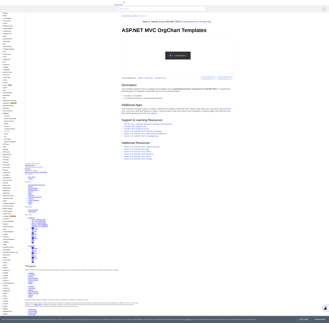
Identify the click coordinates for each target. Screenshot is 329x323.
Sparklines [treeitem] (6, 237)
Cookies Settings (320, 319)
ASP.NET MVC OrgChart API (135, 126)
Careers (30, 281)
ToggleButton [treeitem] (6, 291)
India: (39, 223)
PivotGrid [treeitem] (5, 162)
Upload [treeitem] (5, 306)
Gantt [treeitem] (4, 57)
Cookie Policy (188, 319)
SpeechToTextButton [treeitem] (9, 239)
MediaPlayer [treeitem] (6, 95)
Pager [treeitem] (4, 147)
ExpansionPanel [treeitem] (7, 39)
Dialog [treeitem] (5, 15)
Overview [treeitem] (7, 116)
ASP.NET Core (160, 78)
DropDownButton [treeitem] (8, 28)
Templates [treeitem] (7, 131)
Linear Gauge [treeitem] (7, 77)
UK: (38, 221)
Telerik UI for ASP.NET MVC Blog (136, 149)
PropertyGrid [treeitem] (6, 177)
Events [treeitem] (6, 134)
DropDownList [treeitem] (7, 31)
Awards (30, 276)
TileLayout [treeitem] (6, 280)
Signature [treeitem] (5, 224)
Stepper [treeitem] (5, 257)
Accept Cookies (303, 319)
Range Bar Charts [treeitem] (8, 198)
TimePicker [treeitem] (6, 288)
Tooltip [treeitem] (5, 296)
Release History (33, 190)
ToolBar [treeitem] (5, 293)
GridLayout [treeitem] (6, 64)
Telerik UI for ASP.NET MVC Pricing (137, 156)
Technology (31, 275)
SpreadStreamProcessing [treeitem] (10, 252)
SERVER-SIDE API (224, 78)
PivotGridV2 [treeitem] (6, 165)
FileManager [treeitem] (6, 41)
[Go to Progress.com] (30, 267)
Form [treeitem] (4, 51)
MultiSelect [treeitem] (9, 103)
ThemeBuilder (152, 113)
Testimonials (32, 211)
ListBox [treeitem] (5, 80)
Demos (30, 186)
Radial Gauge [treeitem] (7, 188)
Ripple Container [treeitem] (7, 208)
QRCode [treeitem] (5, 183)
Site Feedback (32, 311)
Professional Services (35, 197)
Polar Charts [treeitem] (6, 167)
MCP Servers (29, 172)
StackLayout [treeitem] (6, 255)
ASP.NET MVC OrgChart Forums (136, 129)
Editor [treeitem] (4, 36)
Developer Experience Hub (36, 185)
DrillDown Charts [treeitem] (8, 26)
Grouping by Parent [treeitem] (9, 129)
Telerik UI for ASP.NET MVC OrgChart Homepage (143, 131)
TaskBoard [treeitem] (6, 270)
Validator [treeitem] (5, 309)
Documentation (33, 188)
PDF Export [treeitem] (6, 152)
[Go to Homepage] (123, 4)
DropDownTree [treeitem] (7, 33)
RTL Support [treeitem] (7, 139)
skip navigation (118, 4)
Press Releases (33, 278)
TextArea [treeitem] (5, 275)
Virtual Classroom (33, 200)
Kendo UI (28, 169)
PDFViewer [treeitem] (6, 157)
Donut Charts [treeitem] (7, 21)
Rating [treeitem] (5, 201)
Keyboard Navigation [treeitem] (10, 141)
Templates (143, 16)
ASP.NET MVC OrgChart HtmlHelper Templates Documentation (148, 124)
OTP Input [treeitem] (6, 144)
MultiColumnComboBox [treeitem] (9, 100)
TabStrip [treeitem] (5, 267)
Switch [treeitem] (5, 265)
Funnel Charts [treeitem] (7, 54)
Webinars (31, 195)
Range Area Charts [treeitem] (8, 195)
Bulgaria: (39, 224)
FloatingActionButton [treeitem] (9, 49)
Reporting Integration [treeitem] (9, 203)
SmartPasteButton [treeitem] (8, 231)
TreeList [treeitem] (5, 298)
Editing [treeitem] (6, 123)
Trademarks (37, 304)
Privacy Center (32, 313)
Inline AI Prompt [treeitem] (7, 72)
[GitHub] (33, 241)
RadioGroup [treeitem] (6, 193)
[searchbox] (162, 9)
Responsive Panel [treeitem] (8, 206)
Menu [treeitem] (4, 98)
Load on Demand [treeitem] (9, 121)
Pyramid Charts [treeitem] (7, 180)
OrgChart (135, 16)
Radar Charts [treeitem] (7, 185)
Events (30, 202)
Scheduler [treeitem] (9, 216)
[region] (164, 319)
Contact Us (31, 218)
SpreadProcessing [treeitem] (8, 247)
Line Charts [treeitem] (6, 75)
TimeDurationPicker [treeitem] (8, 283)
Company (31, 273)
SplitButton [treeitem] (6, 242)
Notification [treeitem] (6, 108)
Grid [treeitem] (4, 62)
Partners (30, 198)
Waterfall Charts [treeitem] (7, 311)
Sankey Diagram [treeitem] (8, 211)
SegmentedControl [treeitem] (8, 221)
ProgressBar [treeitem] (6, 172)
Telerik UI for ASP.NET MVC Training (138, 159)
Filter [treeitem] (4, 44)
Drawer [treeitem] (5, 23)
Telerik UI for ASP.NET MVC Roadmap (138, 154)
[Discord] (33, 243)
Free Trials (31, 177)
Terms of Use (32, 309)
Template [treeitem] (5, 273)
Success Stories (33, 210)
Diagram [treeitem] (5, 13)
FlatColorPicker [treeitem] (7, 46)
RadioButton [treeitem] (6, 190)
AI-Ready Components (40, 172)
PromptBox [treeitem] (6, 175)
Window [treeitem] (5, 314)
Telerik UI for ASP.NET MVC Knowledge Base (141, 136)
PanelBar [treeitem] (5, 149)
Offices (30, 283)
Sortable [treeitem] (5, 234)
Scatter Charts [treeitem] (7, 213)
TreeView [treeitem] (5, 303)
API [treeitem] (5, 136)
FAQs (30, 204)
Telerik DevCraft (30, 165)
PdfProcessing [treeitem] (7, 154)
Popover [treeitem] (5, 170)
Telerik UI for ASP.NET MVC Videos (137, 152)
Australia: (40, 226)
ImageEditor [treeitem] (6, 69)
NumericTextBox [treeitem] (7, 111)
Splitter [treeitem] (5, 244)
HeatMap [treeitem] (5, 67)
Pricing (30, 179)
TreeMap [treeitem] (5, 301)
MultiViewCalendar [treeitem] (8, 105)
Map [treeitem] (4, 90)
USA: (39, 219)
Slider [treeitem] (4, 229)
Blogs (30, 193)
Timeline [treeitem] (5, 285)
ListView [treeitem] (5, 82)
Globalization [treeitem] (6, 59)
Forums (30, 192)
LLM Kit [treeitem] (7, 85)
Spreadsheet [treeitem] (6, 249)
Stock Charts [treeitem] (6, 260)
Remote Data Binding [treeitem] (10, 118)
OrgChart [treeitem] (6, 113)
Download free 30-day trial (197, 21)
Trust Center (32, 314)
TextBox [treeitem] (5, 278)
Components (126, 16)
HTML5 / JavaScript (145, 78)
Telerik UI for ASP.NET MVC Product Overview (141, 147)
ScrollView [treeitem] (6, 219)
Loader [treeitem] (5, 87)
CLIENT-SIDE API (207, 78)
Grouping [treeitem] (6, 126)
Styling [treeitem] (5, 262)
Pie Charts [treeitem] (6, 159)
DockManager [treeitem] (7, 18)
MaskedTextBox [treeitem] (7, 93)
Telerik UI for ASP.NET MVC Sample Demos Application (145, 134)
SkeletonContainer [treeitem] (8, 226)
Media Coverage (33, 280)
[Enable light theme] (324, 8)
